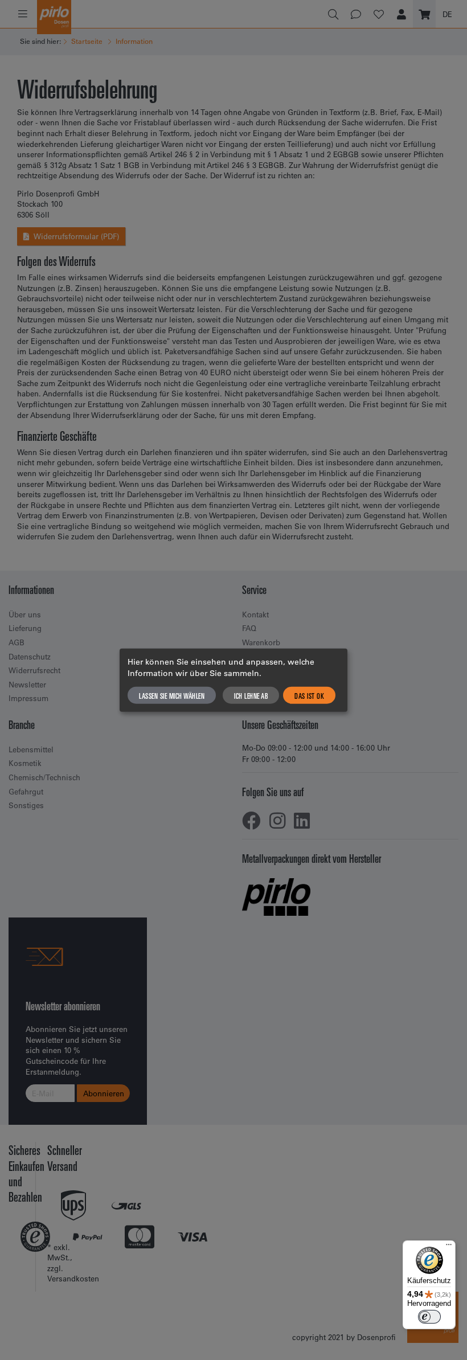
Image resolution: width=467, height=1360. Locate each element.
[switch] (429, 1317)
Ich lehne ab (251, 695)
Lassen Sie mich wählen (171, 695)
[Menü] (449, 1247)
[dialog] (233, 680)
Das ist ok (309, 695)
